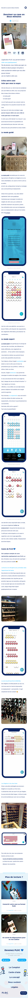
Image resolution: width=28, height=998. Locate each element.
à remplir (7, 213)
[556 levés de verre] (5, 53)
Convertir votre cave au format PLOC (14, 905)
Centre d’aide (14, 972)
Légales (14, 987)
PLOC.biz (23, 993)
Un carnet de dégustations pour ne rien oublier (14, 938)
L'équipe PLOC (11, 910)
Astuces (14, 901)
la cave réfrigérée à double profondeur (13, 859)
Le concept (14, 977)
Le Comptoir (14, 967)
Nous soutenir (14, 982)
